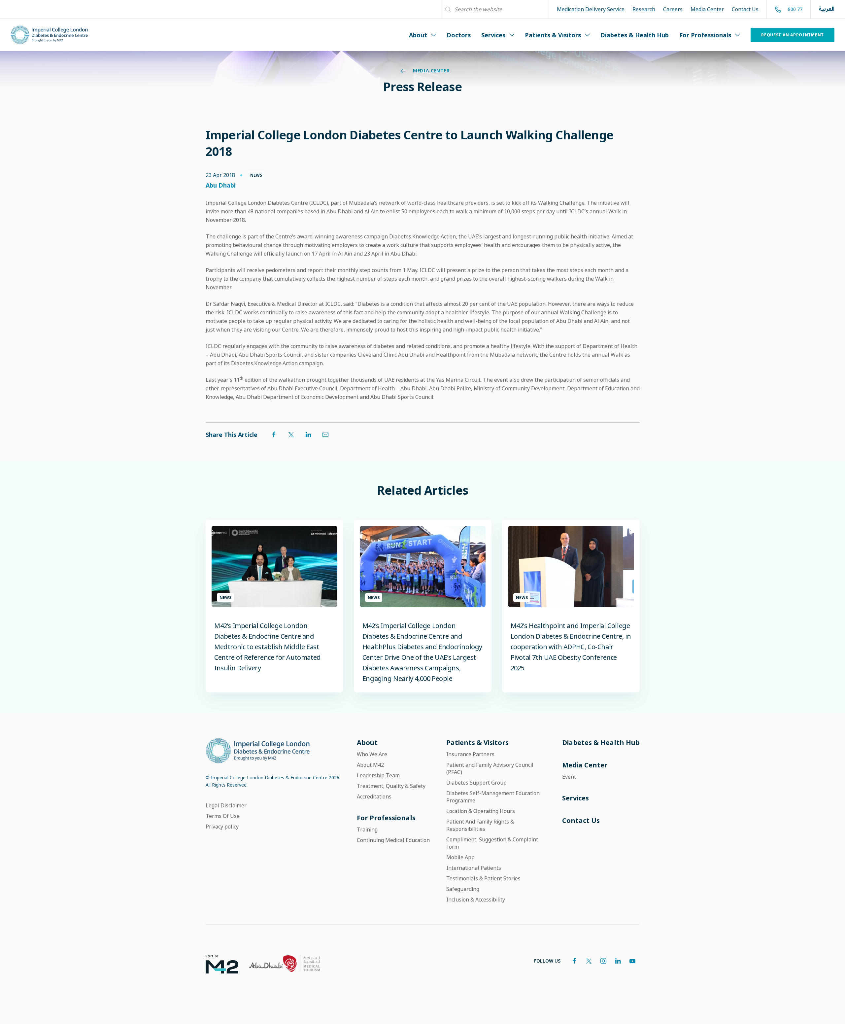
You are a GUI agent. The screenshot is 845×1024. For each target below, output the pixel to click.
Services (493, 35)
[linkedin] (618, 961)
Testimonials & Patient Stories (483, 878)
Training (367, 829)
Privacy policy (222, 826)
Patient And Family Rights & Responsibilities (480, 825)
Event (569, 776)
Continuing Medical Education (393, 840)
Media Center (707, 9)
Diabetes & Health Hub (634, 35)
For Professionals (705, 35)
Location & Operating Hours (480, 811)
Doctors (459, 35)
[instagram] (603, 961)
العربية (826, 9)
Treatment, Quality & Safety (391, 786)
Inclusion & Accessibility (475, 899)
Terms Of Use (223, 816)
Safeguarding (462, 889)
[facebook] (574, 961)
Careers (673, 9)
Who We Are (372, 754)
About (418, 35)
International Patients (473, 867)
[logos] (216, 963)
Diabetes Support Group (476, 782)
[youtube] (632, 961)
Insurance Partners (470, 754)
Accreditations (374, 796)
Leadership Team (378, 775)
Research (643, 9)
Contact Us (745, 9)
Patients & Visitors (553, 35)
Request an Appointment (792, 35)
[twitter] (589, 961)
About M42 (370, 764)
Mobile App (460, 857)
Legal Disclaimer (226, 805)
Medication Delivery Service (591, 9)
